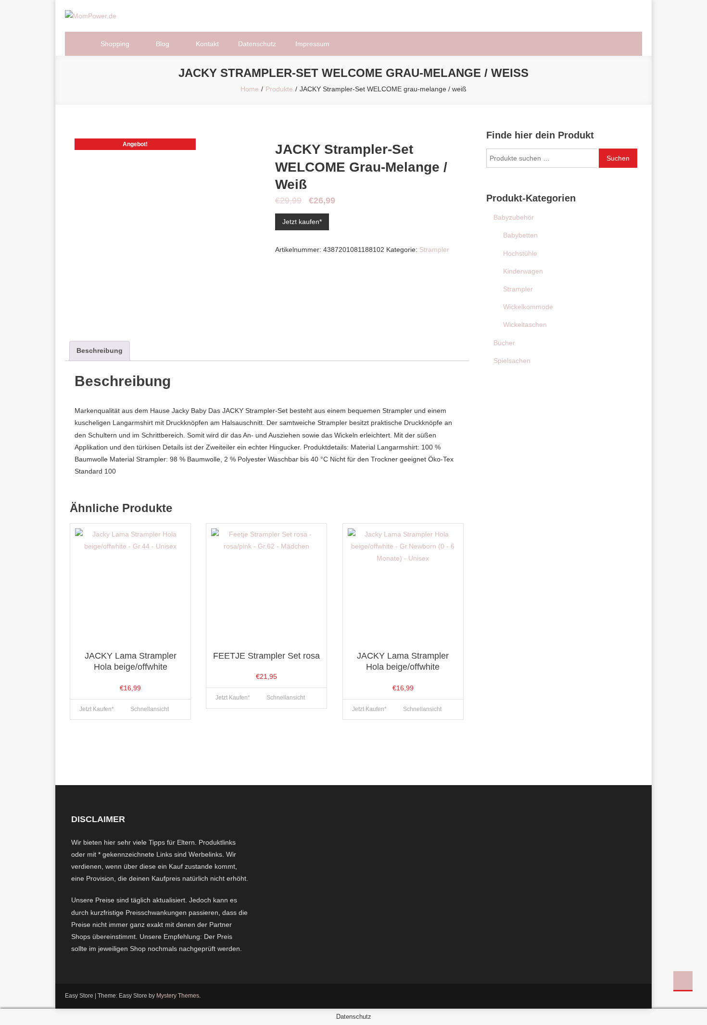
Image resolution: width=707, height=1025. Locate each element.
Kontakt (207, 44)
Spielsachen (511, 360)
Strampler (434, 249)
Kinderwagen (523, 271)
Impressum (312, 44)
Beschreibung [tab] (99, 350)
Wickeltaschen (525, 324)
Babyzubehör (513, 217)
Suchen (618, 158)
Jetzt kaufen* (302, 221)
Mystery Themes (177, 995)
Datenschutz (257, 44)
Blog (162, 44)
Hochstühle (520, 253)
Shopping (115, 44)
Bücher (504, 343)
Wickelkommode (528, 307)
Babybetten (520, 235)
